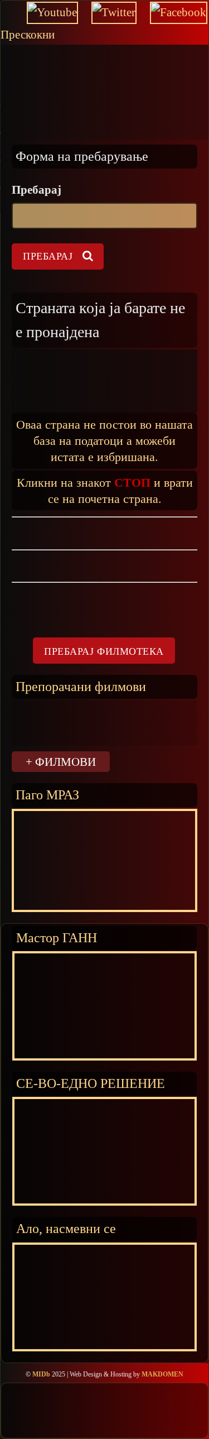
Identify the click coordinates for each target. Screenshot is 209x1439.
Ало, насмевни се (66, 1228)
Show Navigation (19, 61)
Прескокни (28, 34)
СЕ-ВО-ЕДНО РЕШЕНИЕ (90, 1083)
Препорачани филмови (81, 686)
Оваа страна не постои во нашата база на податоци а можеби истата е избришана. (104, 440)
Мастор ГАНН (56, 937)
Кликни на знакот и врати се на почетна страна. (105, 490)
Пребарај (36, 189)
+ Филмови (61, 761)
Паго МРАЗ (47, 794)
